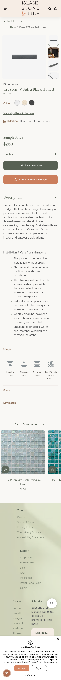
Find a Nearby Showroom (33, 179)
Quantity (8, 153)
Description (12, 197)
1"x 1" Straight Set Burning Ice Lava (22, 482)
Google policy (50, 662)
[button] (52, 603)
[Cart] (55, 8)
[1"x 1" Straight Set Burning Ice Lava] (22, 452)
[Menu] (6, 8)
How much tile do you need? (36, 121)
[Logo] (30, 8)
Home (13, 27)
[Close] (58, 638)
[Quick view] (5, 470)
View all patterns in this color (18, 113)
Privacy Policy (35, 662)
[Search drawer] (50, 8)
